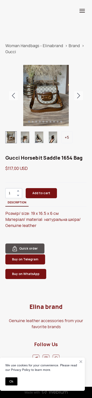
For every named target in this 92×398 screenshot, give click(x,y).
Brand (74, 45)
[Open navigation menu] (82, 10)
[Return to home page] (19, 10)
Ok (11, 381)
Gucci (10, 51)
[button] (18, 190)
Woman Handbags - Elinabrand (34, 45)
